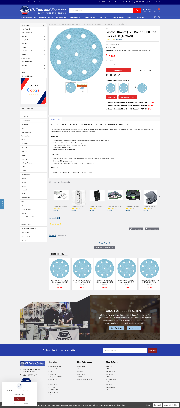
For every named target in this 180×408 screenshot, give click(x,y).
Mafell (23, 47)
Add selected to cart (128, 97)
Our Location (54, 382)
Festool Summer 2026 (28, 17)
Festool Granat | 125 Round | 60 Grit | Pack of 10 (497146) (149, 281)
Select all (111, 97)
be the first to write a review (104, 247)
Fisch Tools (25, 232)
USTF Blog (140, 17)
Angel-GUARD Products (28, 228)
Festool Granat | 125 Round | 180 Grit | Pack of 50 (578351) (59, 281)
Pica (22, 205)
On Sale (130, 17)
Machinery (24, 69)
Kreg (22, 128)
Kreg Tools (24, 40)
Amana (23, 155)
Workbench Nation (46, 17)
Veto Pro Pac (25, 236)
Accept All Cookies (170, 405)
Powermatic (25, 143)
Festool (24, 36)
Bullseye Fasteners (27, 163)
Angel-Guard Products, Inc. (136, 315)
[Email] (111, 75)
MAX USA (24, 159)
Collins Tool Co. (26, 224)
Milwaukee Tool (26, 51)
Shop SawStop (104, 17)
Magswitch (24, 190)
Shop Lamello (90, 17)
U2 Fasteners (25, 120)
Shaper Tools (25, 174)
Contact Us (134, 328)
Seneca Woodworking (28, 217)
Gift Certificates (27, 76)
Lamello (24, 43)
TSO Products (25, 194)
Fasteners (24, 65)
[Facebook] (107, 75)
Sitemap (52, 395)
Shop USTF (53, 384)
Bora (22, 221)
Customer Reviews (56, 366)
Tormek (23, 186)
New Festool (25, 29)
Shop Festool (61, 17)
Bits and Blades (26, 61)
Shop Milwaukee (75, 17)
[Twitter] (119, 75)
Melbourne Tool (26, 209)
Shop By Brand (118, 17)
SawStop (24, 151)
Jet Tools (24, 147)
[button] (33, 91)
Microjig (23, 170)
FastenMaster (25, 197)
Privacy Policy (54, 390)
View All (23, 240)
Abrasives (24, 54)
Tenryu (23, 178)
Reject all (157, 405)
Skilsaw (23, 213)
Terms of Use (54, 392)
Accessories (25, 58)
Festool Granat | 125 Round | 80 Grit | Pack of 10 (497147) (127, 281)
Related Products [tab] (59, 253)
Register (158, 2)
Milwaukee (24, 116)
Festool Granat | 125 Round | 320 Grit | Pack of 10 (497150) (104, 281)
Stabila (23, 140)
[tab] (52, 235)
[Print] (115, 75)
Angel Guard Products (85, 379)
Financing (53, 374)
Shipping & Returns (56, 377)
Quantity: (109, 60)
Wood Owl (24, 124)
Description (55, 119)
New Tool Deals (26, 32)
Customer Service (55, 369)
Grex (22, 201)
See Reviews (116, 328)
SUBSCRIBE (152, 350)
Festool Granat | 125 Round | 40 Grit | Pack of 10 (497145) (82, 281)
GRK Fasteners (26, 132)
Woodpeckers (25, 136)
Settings (147, 405)
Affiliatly (52, 387)
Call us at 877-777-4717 (29, 375)
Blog (51, 371)
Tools (23, 72)
